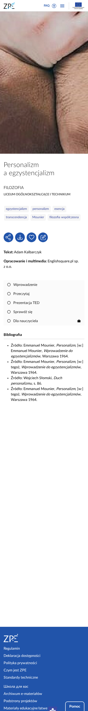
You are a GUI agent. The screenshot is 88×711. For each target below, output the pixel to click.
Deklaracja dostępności (22, 656)
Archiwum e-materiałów (23, 694)
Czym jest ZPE (15, 670)
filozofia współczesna (64, 217)
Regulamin (12, 648)
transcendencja (16, 217)
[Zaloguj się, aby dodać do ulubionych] (31, 237)
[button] (54, 6)
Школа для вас (16, 686)
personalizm (40, 209)
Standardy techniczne (21, 677)
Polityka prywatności (20, 663)
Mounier (38, 217)
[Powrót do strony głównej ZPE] (10, 5)
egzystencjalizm (16, 209)
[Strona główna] (23, 638)
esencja (59, 209)
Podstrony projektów (20, 701)
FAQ (47, 5)
